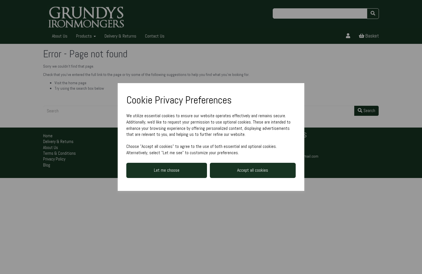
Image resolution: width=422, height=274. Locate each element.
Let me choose (166, 170)
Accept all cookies (252, 170)
